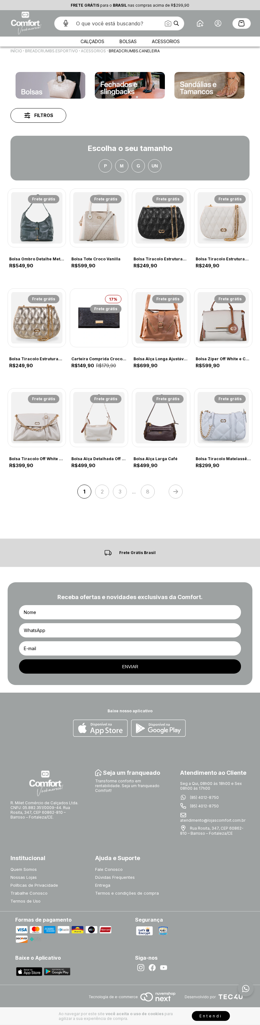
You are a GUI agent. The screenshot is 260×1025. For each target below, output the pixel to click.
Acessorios (166, 41)
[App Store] (100, 729)
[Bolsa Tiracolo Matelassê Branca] (223, 417)
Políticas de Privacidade (34, 885)
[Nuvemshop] (132, 1002)
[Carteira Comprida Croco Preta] (99, 318)
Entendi (210, 1016)
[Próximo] (176, 492)
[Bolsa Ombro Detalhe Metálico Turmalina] (37, 218)
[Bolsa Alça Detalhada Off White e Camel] (99, 417)
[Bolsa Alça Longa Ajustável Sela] (161, 318)
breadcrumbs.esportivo (51, 51)
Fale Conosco (109, 869)
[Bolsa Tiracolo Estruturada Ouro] (37, 318)
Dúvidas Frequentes (115, 877)
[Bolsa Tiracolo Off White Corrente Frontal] (37, 417)
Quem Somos (23, 869)
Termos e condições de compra (127, 893)
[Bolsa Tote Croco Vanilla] (99, 218)
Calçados (92, 41)
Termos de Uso (25, 901)
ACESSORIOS (93, 51)
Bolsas (128, 41)
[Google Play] (158, 729)
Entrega (102, 885)
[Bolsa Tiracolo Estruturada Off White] (223, 218)
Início (16, 51)
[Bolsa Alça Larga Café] (161, 417)
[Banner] (51, 85)
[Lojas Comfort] (25, 23)
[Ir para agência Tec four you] (213, 997)
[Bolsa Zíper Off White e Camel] (223, 318)
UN (155, 165)
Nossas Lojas (23, 877)
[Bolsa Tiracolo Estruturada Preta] (161, 218)
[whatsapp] (246, 988)
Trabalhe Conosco (29, 893)
